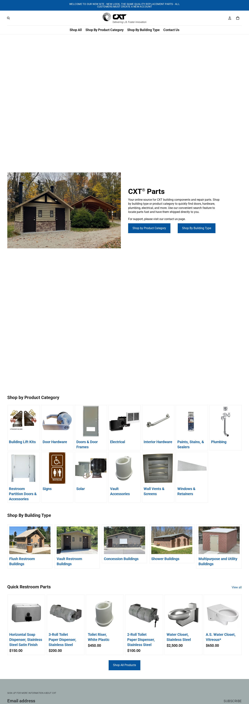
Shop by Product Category (149, 228)
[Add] (37, 625)
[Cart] (238, 18)
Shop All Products (124, 665)
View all (237, 587)
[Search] (8, 18)
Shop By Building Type (196, 228)
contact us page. (175, 219)
